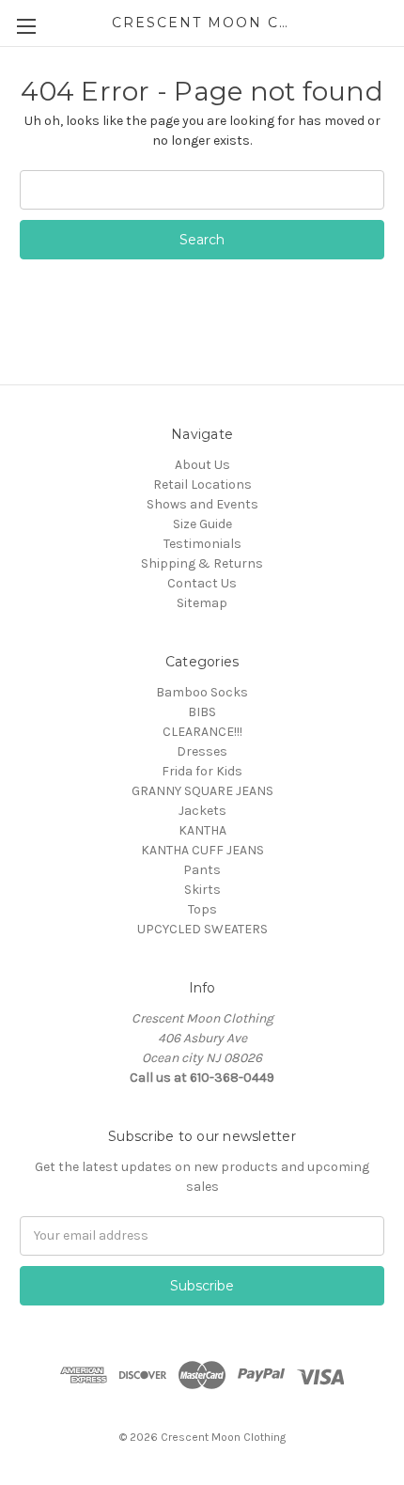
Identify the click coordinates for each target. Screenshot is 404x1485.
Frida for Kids (202, 771)
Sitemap (202, 603)
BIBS (202, 712)
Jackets (202, 811)
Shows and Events (202, 504)
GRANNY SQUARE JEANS (202, 791)
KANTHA (202, 830)
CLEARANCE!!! (202, 732)
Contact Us (202, 583)
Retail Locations (202, 484)
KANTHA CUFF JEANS (202, 850)
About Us (202, 465)
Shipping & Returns (202, 563)
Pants (202, 870)
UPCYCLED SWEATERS (202, 929)
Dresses (202, 751)
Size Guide (202, 524)
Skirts (202, 890)
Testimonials (202, 544)
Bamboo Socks (202, 692)
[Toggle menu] (26, 26)
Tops (202, 909)
